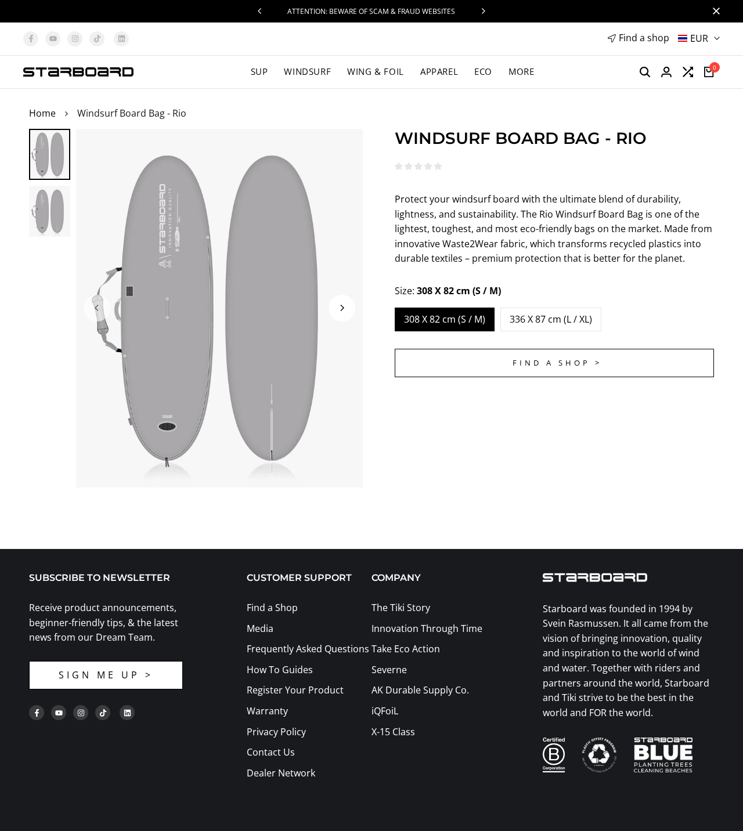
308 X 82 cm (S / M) (444, 319)
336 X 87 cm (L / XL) (551, 319)
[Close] (714, 11)
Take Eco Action (406, 648)
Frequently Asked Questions (308, 648)
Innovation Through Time (427, 628)
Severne (389, 669)
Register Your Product (295, 690)
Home (42, 113)
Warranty (267, 710)
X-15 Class (393, 731)
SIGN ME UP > (106, 675)
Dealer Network (281, 773)
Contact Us (271, 752)
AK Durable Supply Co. (420, 690)
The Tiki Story (401, 607)
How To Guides (280, 669)
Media (260, 628)
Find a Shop (272, 607)
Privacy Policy (276, 731)
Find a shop (644, 37)
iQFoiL (385, 710)
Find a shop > (557, 362)
